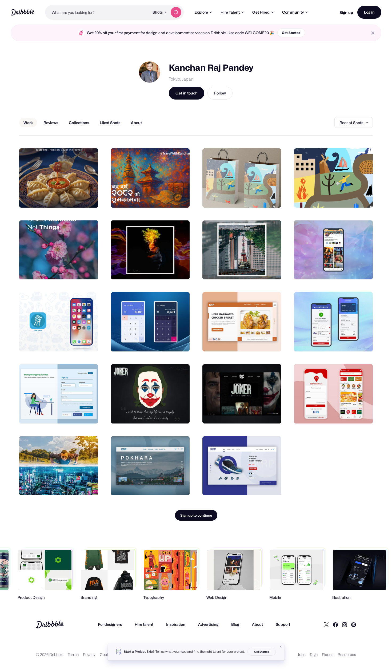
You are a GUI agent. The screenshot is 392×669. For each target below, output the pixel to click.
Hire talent (144, 624)
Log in (369, 12)
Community (293, 12)
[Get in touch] (66, 197)
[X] (326, 624)
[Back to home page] (22, 12)
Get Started (291, 33)
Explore (201, 12)
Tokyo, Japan (181, 79)
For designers (110, 624)
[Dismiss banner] (280, 646)
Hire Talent (230, 12)
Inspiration (175, 624)
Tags (314, 654)
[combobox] (97, 12)
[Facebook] (335, 624)
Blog (235, 624)
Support (283, 624)
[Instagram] (344, 624)
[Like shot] (88, 197)
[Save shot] (77, 197)
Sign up (346, 12)
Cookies (107, 654)
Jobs (301, 654)
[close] (373, 33)
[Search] (176, 12)
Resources (347, 654)
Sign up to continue (196, 515)
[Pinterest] (353, 624)
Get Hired (261, 12)
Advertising (208, 624)
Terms (73, 654)
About (257, 624)
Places (327, 654)
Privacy (89, 654)
